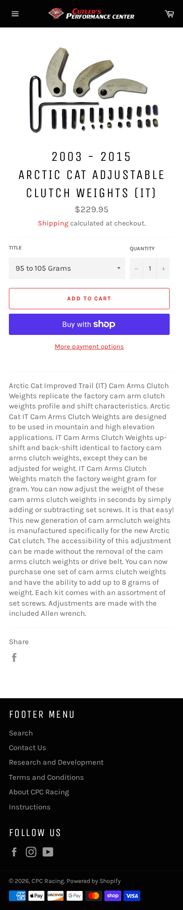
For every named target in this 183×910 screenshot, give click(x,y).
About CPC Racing (39, 791)
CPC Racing (48, 881)
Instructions (30, 806)
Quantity (142, 248)
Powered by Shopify (94, 881)
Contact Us (27, 747)
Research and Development (56, 762)
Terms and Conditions (46, 777)
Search (21, 732)
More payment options (89, 346)
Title (15, 248)
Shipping (53, 223)
